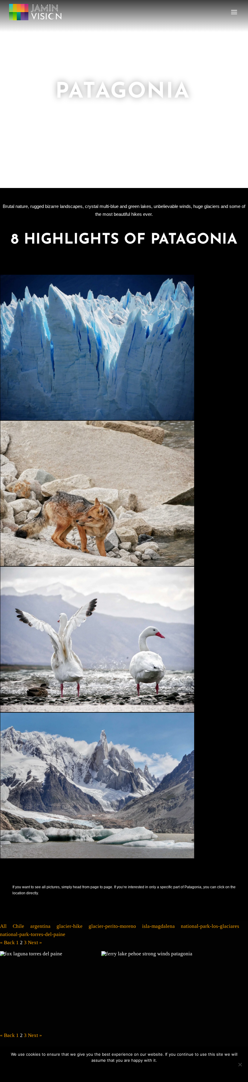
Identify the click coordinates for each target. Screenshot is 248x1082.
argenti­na (40, 926)
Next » (35, 942)
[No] (239, 1064)
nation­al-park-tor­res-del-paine (32, 934)
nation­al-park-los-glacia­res (210, 926)
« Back (7, 942)
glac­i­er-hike (70, 926)
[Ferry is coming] (151, 989)
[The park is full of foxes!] (50, 989)
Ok (124, 1070)
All (3, 926)
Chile (18, 926)
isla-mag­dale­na (158, 926)
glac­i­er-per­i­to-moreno (112, 926)
